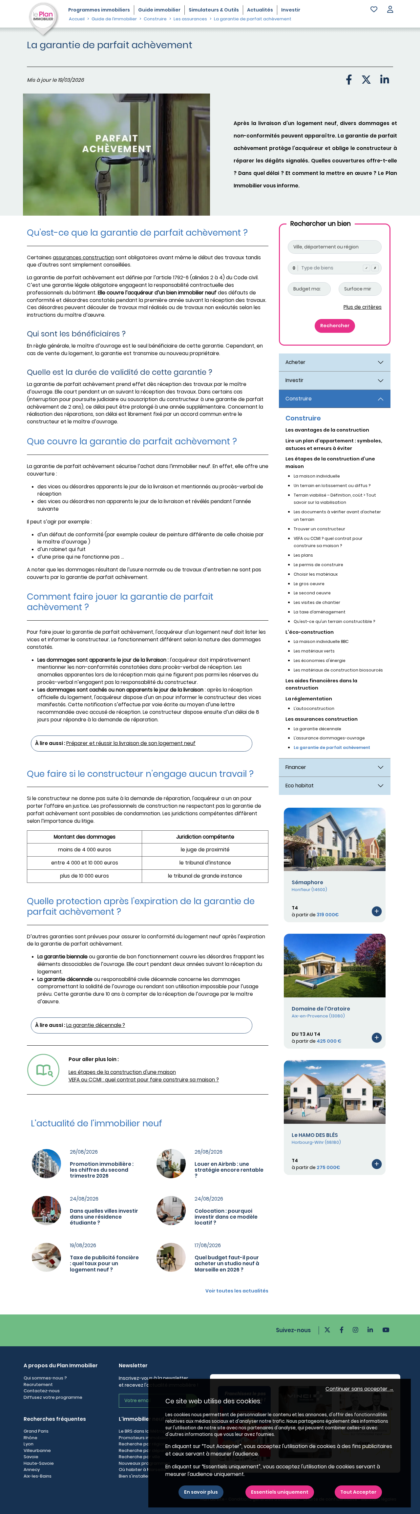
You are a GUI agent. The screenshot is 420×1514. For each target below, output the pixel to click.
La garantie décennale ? (95, 1025)
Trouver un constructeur (319, 529)
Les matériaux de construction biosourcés (338, 670)
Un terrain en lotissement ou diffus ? (332, 485)
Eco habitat (299, 785)
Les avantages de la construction (327, 430)
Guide (159, 10)
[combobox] (335, 268)
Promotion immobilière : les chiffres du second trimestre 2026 (102, 1170)
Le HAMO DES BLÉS (315, 1135)
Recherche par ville (139, 1457)
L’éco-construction (309, 632)
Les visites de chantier (317, 602)
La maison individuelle (317, 476)
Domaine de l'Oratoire (321, 1008)
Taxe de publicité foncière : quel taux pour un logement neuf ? (104, 1263)
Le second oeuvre (312, 593)
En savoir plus (201, 1492)
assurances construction (83, 257)
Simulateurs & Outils (214, 10)
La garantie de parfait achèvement (332, 747)
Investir (290, 10)
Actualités (260, 10)
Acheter (295, 362)
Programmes (99, 10)
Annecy (32, 1469)
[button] (390, 10)
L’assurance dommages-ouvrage (329, 738)
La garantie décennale (317, 729)
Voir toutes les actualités (236, 1291)
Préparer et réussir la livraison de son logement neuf (131, 743)
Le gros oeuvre (309, 583)
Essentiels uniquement (279, 1492)
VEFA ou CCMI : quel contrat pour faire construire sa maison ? (144, 1079)
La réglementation (308, 698)
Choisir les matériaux (316, 574)
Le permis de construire (318, 564)
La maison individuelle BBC (321, 641)
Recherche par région (142, 1444)
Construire (298, 398)
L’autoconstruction (314, 708)
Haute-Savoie (39, 1463)
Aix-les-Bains (38, 1476)
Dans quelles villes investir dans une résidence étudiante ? (104, 1216)
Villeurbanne (37, 1450)
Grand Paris (36, 1431)
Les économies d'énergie (320, 660)
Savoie (31, 1457)
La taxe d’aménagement (320, 612)
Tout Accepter (358, 1492)
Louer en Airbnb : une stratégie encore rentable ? (229, 1170)
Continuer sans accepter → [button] (360, 1388)
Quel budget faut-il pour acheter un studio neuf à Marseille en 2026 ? (227, 1263)
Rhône (30, 1438)
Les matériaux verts (314, 651)
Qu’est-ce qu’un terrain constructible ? (334, 621)
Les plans (303, 555)
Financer (295, 767)
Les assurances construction (321, 719)
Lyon (28, 1444)
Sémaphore (307, 882)
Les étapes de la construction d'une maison (122, 1072)
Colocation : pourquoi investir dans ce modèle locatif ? (226, 1216)
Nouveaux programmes (144, 1463)
